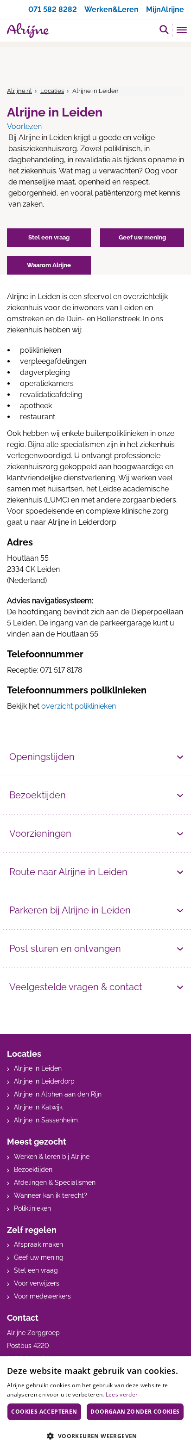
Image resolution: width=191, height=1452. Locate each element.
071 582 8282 (52, 9)
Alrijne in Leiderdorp (44, 1081)
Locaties (52, 90)
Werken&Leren (111, 9)
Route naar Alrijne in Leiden (68, 871)
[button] (95, 1435)
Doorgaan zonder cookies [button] (134, 1411)
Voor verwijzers (36, 1283)
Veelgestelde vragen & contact (75, 987)
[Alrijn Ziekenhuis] (28, 30)
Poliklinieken (32, 1208)
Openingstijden (42, 756)
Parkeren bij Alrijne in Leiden (70, 910)
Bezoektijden (37, 795)
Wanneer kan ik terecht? (50, 1195)
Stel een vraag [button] (49, 237)
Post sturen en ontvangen (65, 948)
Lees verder (122, 1394)
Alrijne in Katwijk (38, 1107)
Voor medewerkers (42, 1296)
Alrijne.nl (19, 90)
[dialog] (95, 1404)
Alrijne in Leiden (38, 1068)
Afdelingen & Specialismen (55, 1182)
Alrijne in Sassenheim (46, 1120)
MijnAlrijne (165, 9)
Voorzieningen (40, 833)
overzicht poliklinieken (78, 706)
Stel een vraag (36, 1270)
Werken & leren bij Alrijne (51, 1156)
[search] (164, 29)
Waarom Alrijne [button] (49, 265)
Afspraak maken (38, 1244)
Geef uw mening (39, 1257)
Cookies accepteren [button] (44, 1411)
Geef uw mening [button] (142, 237)
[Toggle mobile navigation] (182, 31)
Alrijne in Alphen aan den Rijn (58, 1094)
